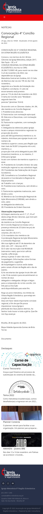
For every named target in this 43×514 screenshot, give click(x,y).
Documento (6, 339)
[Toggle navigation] (4, 17)
